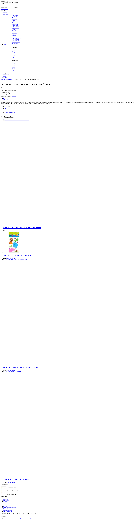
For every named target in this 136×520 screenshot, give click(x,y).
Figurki (13, 20)
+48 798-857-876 (4, 9)
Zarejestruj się (6, 500)
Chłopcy (7, 112)
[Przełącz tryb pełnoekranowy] (2, 516)
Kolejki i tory (15, 25)
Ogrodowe (14, 33)
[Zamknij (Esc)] (5, 516)
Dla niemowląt (15, 43)
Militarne (14, 30)
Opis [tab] (4, 98)
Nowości (5, 12)
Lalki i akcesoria (15, 26)
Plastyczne (14, 34)
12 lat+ (13, 57)
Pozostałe (14, 35)
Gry (13, 21)
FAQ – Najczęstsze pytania (9, 507)
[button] (4, 10)
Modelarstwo (15, 31)
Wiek (4, 44)
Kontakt (5, 77)
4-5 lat (13, 54)
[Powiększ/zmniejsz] (1, 516)
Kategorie (5, 14)
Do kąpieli (14, 16)
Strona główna (4, 79)
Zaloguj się (5, 499)
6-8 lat (13, 55)
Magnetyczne (15, 15)
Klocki (13, 22)
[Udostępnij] (4, 516)
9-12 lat (13, 56)
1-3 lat (13, 52)
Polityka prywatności (8, 511)
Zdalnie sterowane (16, 42)
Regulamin (5, 508)
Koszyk (5, 501)
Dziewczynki (12, 112)
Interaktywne (15, 24)
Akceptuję (29, 518)
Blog (4, 76)
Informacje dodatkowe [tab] (8, 99)
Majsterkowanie (15, 28)
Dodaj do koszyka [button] (10, 230)
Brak (6, 108)
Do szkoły (14, 17)
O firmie (5, 506)
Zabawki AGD (15, 40)
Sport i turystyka (15, 39)
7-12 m (13, 51)
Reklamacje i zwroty (8, 510)
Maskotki (14, 29)
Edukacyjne (14, 19)
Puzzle (13, 36)
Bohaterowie (6, 74)
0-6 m (13, 50)
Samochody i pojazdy (17, 38)
